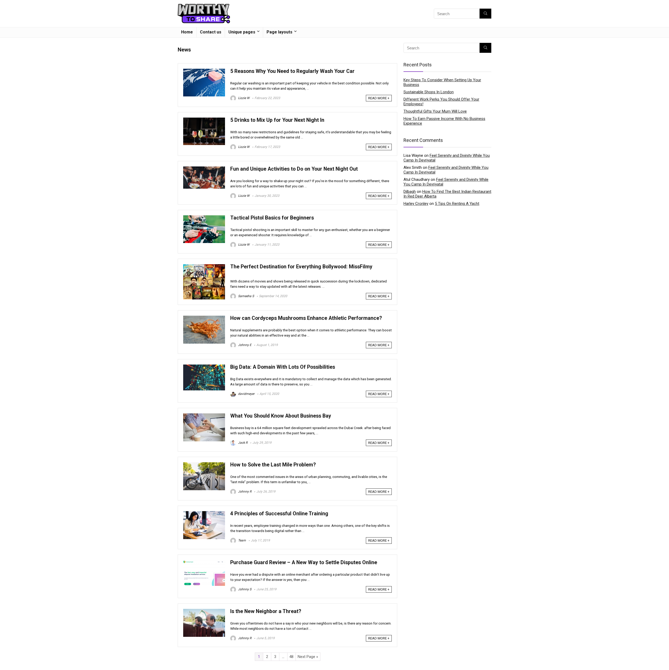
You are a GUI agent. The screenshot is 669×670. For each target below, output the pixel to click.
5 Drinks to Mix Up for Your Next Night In (277, 120)
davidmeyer (246, 394)
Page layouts (279, 32)
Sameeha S (245, 296)
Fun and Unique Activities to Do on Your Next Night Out (294, 169)
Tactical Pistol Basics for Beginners (272, 218)
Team (241, 540)
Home (187, 32)
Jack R (242, 442)
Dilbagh (409, 191)
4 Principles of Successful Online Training (279, 514)
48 (291, 656)
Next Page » (308, 656)
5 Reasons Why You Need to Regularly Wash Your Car (292, 71)
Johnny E (244, 345)
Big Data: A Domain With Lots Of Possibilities (282, 367)
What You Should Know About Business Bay (280, 416)
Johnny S (244, 589)
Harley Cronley (415, 203)
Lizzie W (243, 98)
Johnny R (244, 491)
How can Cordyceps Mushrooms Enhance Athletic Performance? (306, 318)
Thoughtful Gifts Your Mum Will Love (435, 111)
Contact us (210, 32)
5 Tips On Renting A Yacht (457, 203)
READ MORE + (378, 98)
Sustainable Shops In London (428, 92)
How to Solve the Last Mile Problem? (273, 465)
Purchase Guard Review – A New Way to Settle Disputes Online (303, 562)
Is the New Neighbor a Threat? (265, 611)
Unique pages (241, 32)
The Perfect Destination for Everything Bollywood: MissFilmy (301, 267)
